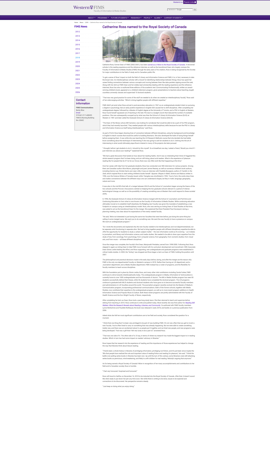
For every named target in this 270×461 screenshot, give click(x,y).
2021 (77, 71)
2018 (86, 22)
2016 (77, 49)
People (147, 18)
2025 (77, 88)
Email (78, 113)
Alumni (157, 18)
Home (76, 22)
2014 (77, 40)
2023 (77, 79)
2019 (77, 62)
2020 (77, 66)
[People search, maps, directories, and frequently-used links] (190, 2)
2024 (77, 84)
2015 (77, 45)
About (91, 18)
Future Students (119, 18)
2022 (77, 75)
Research (135, 18)
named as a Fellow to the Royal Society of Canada (166, 65)
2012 (77, 32)
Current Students (172, 18)
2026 (77, 92)
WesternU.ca (178, 2)
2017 (77, 53)
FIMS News (80, 26)
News (81, 22)
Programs (102, 18)
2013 (77, 36)
